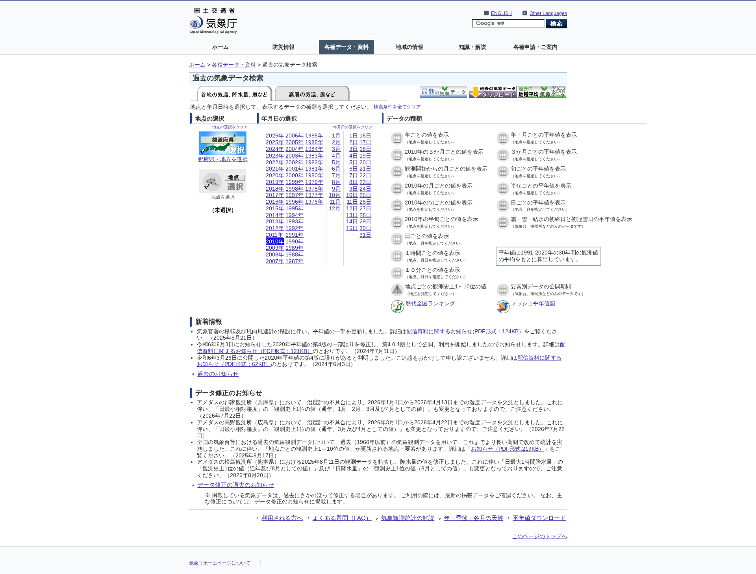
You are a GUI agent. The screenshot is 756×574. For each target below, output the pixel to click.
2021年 (275, 168)
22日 (365, 175)
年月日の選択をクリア (352, 127)
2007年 (275, 261)
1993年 (294, 221)
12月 (335, 208)
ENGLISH (501, 13)
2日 (353, 142)
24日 (365, 189)
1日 (353, 135)
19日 (365, 155)
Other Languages (548, 13)
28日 (365, 215)
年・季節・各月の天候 (473, 518)
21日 (365, 168)
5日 (353, 162)
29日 (365, 221)
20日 (365, 162)
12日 (352, 208)
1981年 (314, 168)
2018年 (275, 189)
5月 (336, 162)
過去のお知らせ (218, 373)
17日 (365, 142)
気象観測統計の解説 (407, 518)
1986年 (314, 135)
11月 (335, 202)
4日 (353, 155)
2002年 (294, 162)
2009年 (275, 248)
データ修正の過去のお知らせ (235, 484)
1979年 (314, 182)
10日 (352, 195)
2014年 (275, 215)
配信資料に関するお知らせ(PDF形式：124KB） (465, 331)
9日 (353, 189)
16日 (365, 135)
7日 (353, 175)
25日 (365, 195)
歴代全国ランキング (430, 303)
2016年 (275, 202)
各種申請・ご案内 (535, 47)
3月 (336, 149)
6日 (353, 168)
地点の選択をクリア (230, 127)
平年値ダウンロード (539, 518)
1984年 (314, 149)
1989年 (294, 248)
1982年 (314, 162)
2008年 (275, 254)
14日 (352, 221)
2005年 (294, 142)
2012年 (275, 228)
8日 (353, 182)
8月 (336, 182)
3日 (353, 149)
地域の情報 (409, 47)
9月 (336, 189)
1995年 (294, 208)
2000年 (294, 175)
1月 (336, 135)
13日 (352, 215)
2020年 (275, 175)
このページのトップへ (539, 536)
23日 (365, 182)
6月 (336, 168)
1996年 (294, 202)
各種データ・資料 (346, 47)
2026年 (275, 135)
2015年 (275, 208)
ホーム (220, 47)
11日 (352, 202)
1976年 (314, 202)
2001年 (294, 168)
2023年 (275, 155)
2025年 (275, 142)
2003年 (294, 155)
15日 (352, 228)
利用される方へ (282, 518)
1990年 (294, 241)
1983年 (314, 155)
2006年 (294, 135)
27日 (365, 208)
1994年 (294, 215)
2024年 (275, 149)
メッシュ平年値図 (533, 303)
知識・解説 (472, 47)
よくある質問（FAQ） (342, 518)
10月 (335, 195)
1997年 (294, 195)
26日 (365, 202)
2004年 (294, 149)
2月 (336, 142)
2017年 (275, 195)
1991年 (294, 235)
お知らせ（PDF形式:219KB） (507, 449)
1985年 (314, 142)
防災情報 (283, 47)
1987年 (294, 261)
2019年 (275, 182)
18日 (365, 149)
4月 (336, 155)
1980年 (314, 175)
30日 (365, 228)
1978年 (314, 189)
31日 (365, 235)
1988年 (294, 254)
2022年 (275, 162)
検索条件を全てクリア (397, 106)
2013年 (275, 221)
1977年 (314, 195)
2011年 (274, 235)
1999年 (294, 182)
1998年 (294, 189)
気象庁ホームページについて (219, 563)
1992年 (294, 228)
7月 (336, 175)
